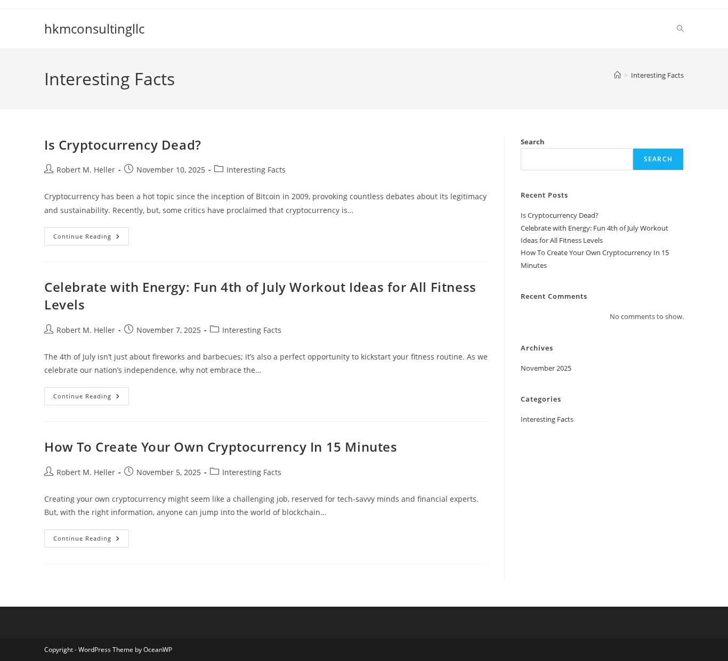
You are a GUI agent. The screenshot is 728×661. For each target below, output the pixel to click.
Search (533, 141)
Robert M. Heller (85, 170)
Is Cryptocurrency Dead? (122, 144)
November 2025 (546, 368)
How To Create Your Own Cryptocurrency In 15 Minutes (221, 446)
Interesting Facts (657, 75)
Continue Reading (91, 238)
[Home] (617, 75)
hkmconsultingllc (94, 28)
